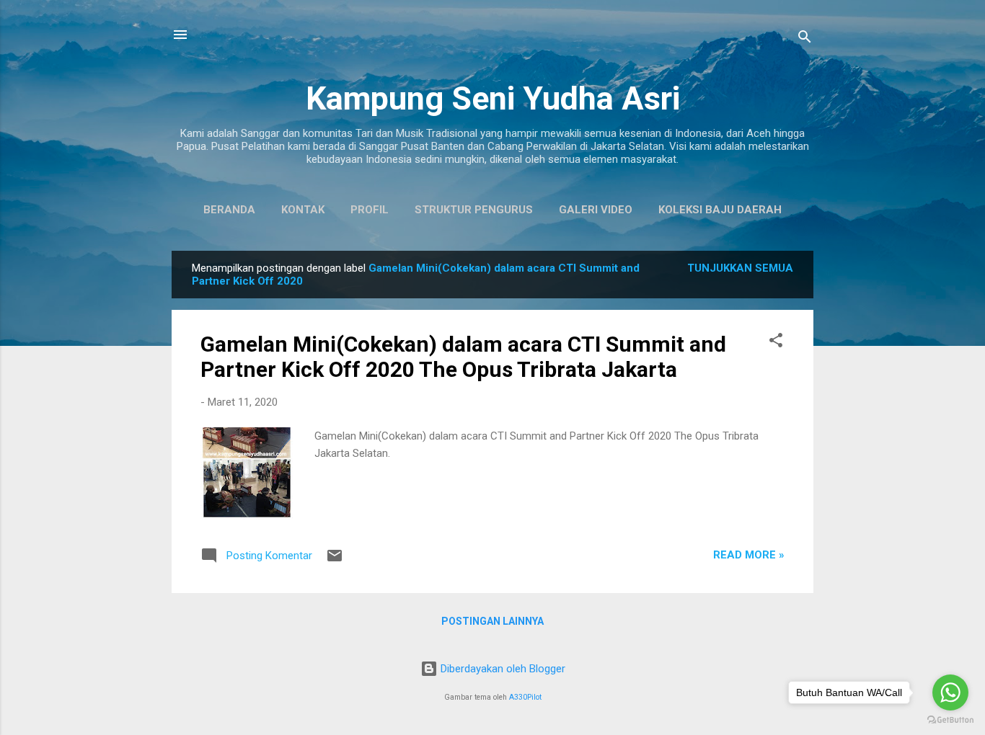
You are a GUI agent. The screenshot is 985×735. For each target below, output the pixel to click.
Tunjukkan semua (740, 268)
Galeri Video (595, 209)
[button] (776, 342)
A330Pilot (525, 697)
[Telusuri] (804, 39)
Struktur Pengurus (474, 209)
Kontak (302, 209)
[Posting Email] (334, 560)
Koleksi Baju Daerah (720, 209)
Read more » (749, 554)
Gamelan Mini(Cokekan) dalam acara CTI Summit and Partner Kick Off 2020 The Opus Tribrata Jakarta (463, 356)
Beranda (229, 209)
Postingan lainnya (492, 621)
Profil (369, 209)
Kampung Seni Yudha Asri (493, 98)
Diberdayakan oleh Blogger (501, 668)
